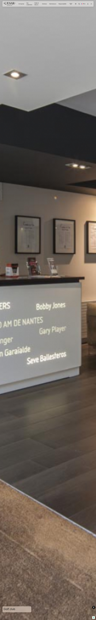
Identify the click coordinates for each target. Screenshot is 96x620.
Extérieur (44, 4)
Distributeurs (52, 4)
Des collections (29, 3)
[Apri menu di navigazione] (91, 4)
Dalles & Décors (36, 3)
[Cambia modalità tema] (79, 4)
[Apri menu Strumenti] (75, 4)
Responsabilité (62, 4)
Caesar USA (70, 4)
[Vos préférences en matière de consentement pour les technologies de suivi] (93, 617)
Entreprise (21, 4)
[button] (93, 607)
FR (84, 4)
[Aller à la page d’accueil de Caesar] (9, 4)
